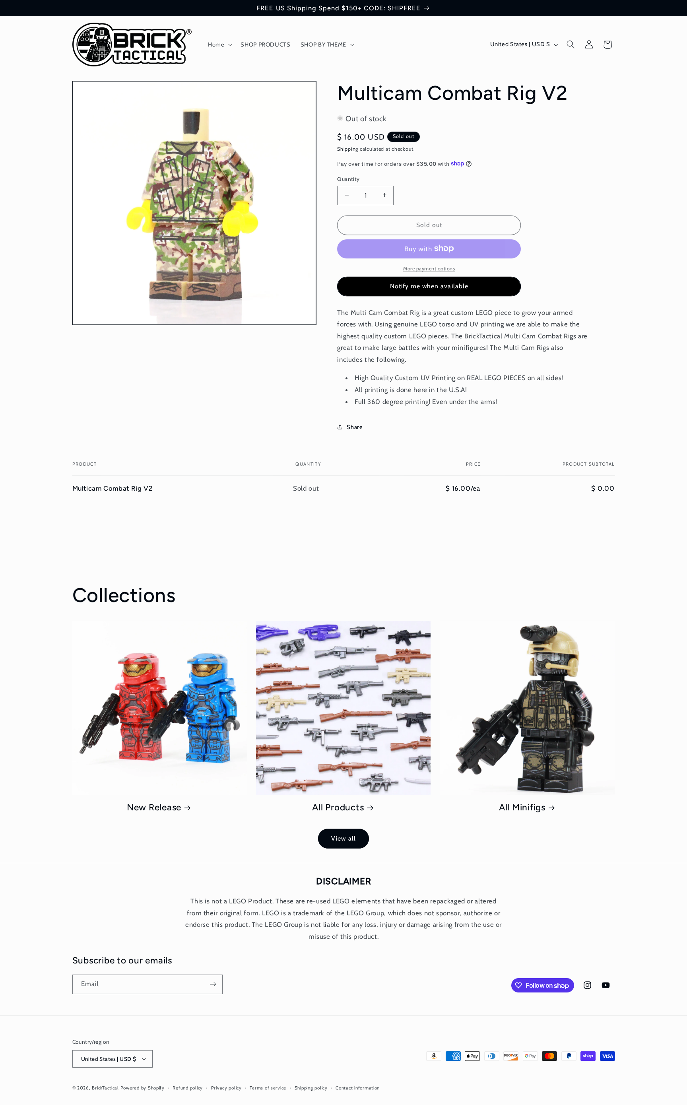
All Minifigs (522, 807)
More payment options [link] (429, 268)
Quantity (348, 178)
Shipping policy (311, 1088)
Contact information (358, 1088)
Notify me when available (429, 286)
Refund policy (188, 1088)
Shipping (347, 148)
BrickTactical (105, 1088)
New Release (154, 807)
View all (343, 838)
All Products (338, 807)
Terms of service (268, 1088)
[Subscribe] (213, 984)
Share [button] (355, 426)
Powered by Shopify (142, 1088)
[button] (219, 44)
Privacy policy (226, 1088)
